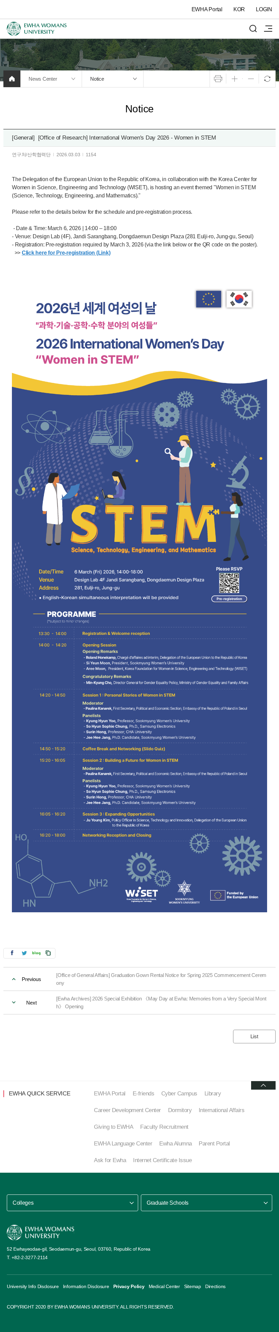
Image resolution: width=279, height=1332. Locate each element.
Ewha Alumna (175, 1143)
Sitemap (192, 1286)
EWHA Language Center (123, 1143)
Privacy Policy (129, 1286)
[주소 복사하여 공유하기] (48, 953)
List (254, 1036)
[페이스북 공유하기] (12, 953)
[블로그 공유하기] (36, 953)
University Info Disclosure (33, 1286)
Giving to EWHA (113, 1127)
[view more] (263, 1085)
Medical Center (164, 1286)
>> (63, 253)
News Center (43, 79)
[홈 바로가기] (11, 78)
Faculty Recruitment (164, 1127)
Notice (97, 79)
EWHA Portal (207, 9)
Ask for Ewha (110, 1160)
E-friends (143, 1093)
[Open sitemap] (268, 29)
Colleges (23, 1203)
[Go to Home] (40, 1232)
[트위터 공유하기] (24, 953)
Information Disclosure (86, 1286)
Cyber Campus (179, 1093)
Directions (215, 1286)
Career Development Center (127, 1110)
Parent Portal (214, 1143)
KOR (239, 9)
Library (212, 1093)
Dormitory (180, 1110)
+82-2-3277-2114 (30, 1257)
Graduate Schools (167, 1203)
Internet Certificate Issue (162, 1160)
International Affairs (222, 1110)
